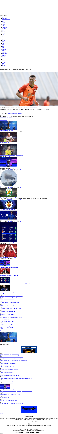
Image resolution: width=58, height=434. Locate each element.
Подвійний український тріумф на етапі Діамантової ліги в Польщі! (10, 364)
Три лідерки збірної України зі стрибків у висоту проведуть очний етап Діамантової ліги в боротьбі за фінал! (16, 361)
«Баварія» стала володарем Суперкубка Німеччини (7, 381)
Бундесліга (3, 33)
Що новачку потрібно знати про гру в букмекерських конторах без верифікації (11, 403)
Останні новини (3, 293)
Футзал (3, 39)
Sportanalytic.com (28, 414)
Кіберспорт (3, 24)
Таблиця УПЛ (4, 49)
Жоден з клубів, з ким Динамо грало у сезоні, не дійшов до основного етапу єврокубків (13, 300)
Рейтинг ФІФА (4, 48)
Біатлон (3, 41)
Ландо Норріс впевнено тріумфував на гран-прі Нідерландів (9, 369)
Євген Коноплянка (3, 117)
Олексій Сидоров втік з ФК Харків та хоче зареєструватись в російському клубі (11, 155)
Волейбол (3, 40)
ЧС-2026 (3, 31)
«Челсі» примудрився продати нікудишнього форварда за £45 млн (9, 257)
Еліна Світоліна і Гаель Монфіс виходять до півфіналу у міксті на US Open (11, 317)
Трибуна (3, 46)
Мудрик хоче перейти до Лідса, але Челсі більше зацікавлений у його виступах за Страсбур (13, 360)
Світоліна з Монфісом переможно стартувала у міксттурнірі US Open (10, 355)
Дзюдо (3, 43)
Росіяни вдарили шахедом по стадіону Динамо (7, 186)
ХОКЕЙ (3, 59)
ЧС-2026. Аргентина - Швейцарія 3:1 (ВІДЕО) (7, 327)
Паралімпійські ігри (5, 17)
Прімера (3, 34)
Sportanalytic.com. (34, 107)
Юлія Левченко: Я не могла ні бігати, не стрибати (7, 314)
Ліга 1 (3, 35)
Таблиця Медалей (4, 18)
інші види (3, 45)
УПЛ (2, 64)
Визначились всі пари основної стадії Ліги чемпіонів (8, 167)
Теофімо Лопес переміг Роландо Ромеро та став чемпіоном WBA (9, 375)
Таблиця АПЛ (4, 50)
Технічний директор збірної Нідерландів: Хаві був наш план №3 (9, 354)
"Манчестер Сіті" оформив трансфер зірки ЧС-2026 (7, 209)
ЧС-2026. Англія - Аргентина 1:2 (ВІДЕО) (6, 324)
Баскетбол (3, 23)
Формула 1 (3, 22)
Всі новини (3, 54)
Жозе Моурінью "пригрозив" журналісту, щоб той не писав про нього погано (11, 357)
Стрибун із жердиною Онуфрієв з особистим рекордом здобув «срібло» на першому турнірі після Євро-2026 (16, 378)
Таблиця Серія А (4, 53)
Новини (3, 47)
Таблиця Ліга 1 (4, 52)
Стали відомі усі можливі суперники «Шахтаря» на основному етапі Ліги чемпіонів (12, 242)
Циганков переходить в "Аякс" (4, 142)
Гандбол (3, 42)
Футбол (20, 143)
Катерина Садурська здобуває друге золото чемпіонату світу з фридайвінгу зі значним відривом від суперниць (16, 358)
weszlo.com (4, 115)
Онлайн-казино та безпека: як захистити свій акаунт (7, 372)
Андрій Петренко (9, 143)
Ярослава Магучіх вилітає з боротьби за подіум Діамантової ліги (9, 302)
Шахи (3, 44)
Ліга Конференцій (4, 29)
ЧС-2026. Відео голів (4, 319)
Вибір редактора (4, 330)
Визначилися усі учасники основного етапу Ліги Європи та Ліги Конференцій (11, 296)
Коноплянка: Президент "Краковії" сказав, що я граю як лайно (16, 113)
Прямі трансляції (4, 27)
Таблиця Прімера (4, 51)
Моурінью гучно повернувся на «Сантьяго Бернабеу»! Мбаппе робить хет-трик (11, 308)
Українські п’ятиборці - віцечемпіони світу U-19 (7, 366)
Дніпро (7, 117)
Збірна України (4, 55)
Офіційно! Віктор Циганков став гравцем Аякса (9, 275)
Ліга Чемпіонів (4, 28)
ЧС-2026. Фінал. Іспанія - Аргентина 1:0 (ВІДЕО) (7, 321)
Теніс (3, 21)
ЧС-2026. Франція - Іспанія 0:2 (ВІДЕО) (6, 326)
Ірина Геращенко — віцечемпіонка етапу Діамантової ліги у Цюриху (10, 297)
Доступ (3, 36)
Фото (3, 25)
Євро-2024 (3, 30)
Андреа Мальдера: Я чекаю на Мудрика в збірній (9, 292)
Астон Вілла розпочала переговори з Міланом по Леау (8, 363)
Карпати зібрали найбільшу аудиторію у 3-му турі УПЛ (8, 197)
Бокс (2, 20)
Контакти (3, 65)
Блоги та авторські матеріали (6, 19)
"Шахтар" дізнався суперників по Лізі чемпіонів (9, 267)
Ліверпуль (10, 117)
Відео (3, 63)
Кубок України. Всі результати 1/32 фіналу (6, 130)
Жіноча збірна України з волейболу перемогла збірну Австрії (9, 400)
